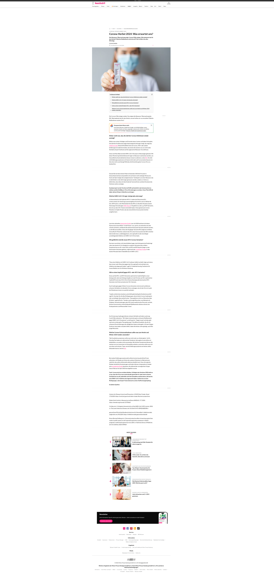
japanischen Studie (125, 223)
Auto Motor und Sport (106, 569)
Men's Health (150, 569)
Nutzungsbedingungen (134, 540)
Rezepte (134, 534)
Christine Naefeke (113, 43)
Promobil (122, 571)
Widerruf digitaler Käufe (131, 541)
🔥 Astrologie (115, 6)
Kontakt (99, 540)
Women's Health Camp (115, 547)
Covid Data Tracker (141, 249)
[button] (131, 69)
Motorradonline (157, 569)
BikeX (114, 569)
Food (108, 6)
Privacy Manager (120, 540)
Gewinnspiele (122, 534)
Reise (152, 6)
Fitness (102, 6)
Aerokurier (97, 569)
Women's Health (138, 571)
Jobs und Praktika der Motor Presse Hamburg (142, 547)
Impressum (104, 540)
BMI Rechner (141, 534)
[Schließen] (151, 125)
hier (125, 348)
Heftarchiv (138, 553)
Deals (159, 6)
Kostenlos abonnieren (106, 521)
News (164, 6)
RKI (146, 158)
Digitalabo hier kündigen (158, 540)
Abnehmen (122, 6)
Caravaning (119, 569)
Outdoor (165, 569)
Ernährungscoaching (126, 547)
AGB (126, 540)
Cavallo (125, 569)
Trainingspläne (95, 6)
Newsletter (128, 534)
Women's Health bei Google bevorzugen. (136, 130)
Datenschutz (111, 540)
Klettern (136, 569)
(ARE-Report (127, 205)
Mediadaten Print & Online (128, 553)
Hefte (135, 0)
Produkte (139, 0)
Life (155, 6)
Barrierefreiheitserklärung (146, 540)
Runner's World (129, 571)
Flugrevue (130, 569)
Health (129, 6)
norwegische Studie (117, 366)
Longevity (135, 6)
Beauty (140, 6)
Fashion (146, 6)
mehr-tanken (142, 569)
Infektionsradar (113, 145)
